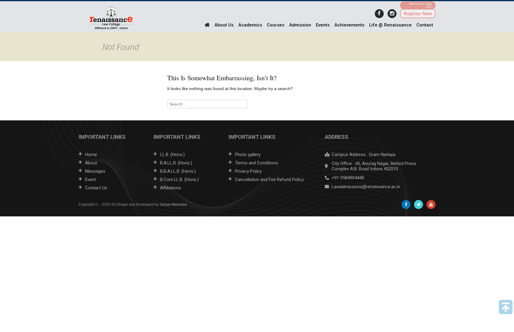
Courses (275, 25)
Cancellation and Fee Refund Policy (269, 179)
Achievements (349, 25)
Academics (250, 25)
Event (90, 179)
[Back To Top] (506, 307)
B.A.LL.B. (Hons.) (176, 163)
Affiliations (170, 188)
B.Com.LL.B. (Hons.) (179, 179)
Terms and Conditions (256, 163)
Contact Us (96, 188)
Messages (95, 171)
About (91, 163)
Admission (300, 25)
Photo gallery (248, 154)
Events (323, 25)
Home (91, 154)
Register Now (418, 13)
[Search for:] (257, 104)
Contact (424, 25)
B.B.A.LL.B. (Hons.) (178, 171)
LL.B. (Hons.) (172, 154)
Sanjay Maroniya (173, 204)
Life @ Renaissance (390, 25)
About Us (224, 25)
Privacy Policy (248, 171)
